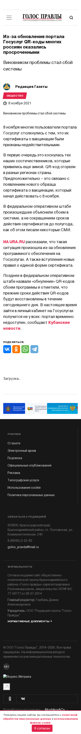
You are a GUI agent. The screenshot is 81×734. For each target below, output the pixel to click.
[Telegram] (34, 349)
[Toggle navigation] (9, 17)
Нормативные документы (28, 621)
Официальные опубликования (29, 465)
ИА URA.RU (14, 241)
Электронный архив (22, 451)
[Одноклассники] (16, 349)
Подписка (15, 458)
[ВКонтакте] (7, 349)
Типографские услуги (23, 480)
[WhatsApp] (25, 349)
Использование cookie (24, 488)
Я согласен (42, 728)
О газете (14, 443)
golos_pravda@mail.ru (23, 547)
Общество (14, 95)
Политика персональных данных (31, 495)
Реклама (14, 473)
